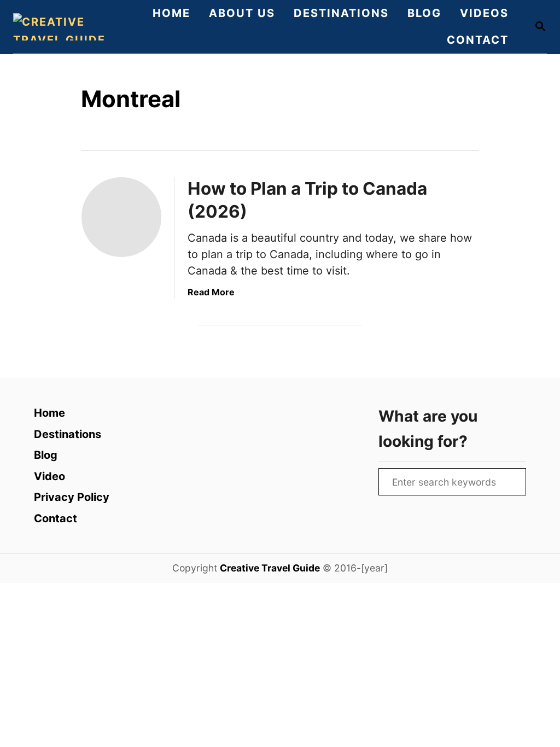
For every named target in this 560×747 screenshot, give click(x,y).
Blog (45, 455)
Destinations (67, 434)
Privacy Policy (71, 497)
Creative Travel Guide (270, 568)
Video (49, 476)
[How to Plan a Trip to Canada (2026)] (121, 217)
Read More (211, 292)
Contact (55, 518)
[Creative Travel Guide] (62, 27)
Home (49, 412)
